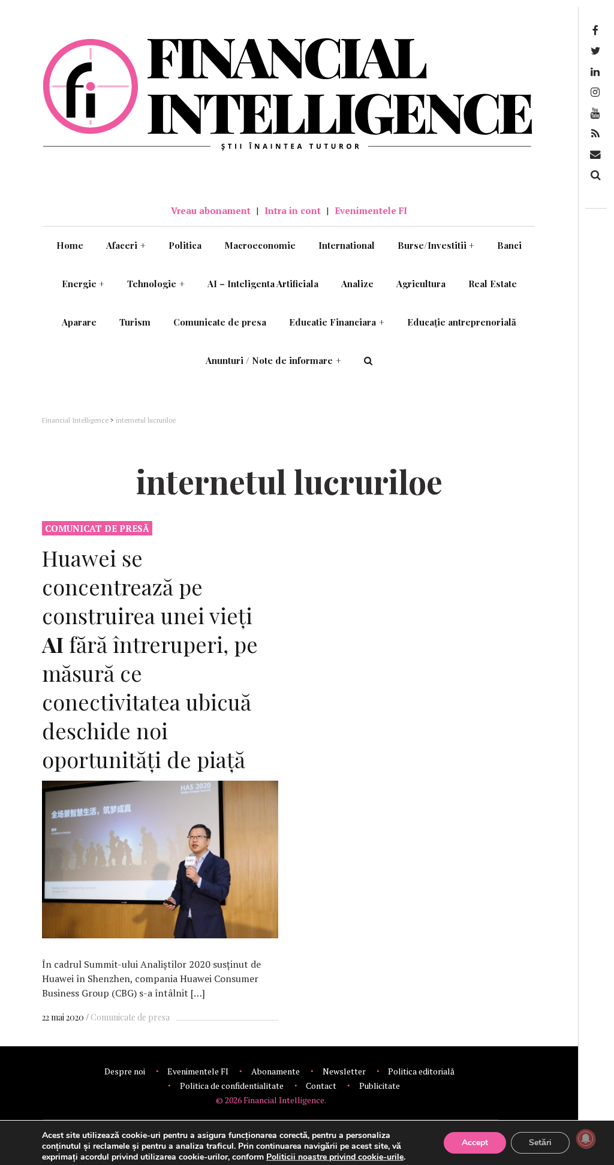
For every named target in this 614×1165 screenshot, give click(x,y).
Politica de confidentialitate (232, 1085)
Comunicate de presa (219, 322)
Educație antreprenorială (461, 322)
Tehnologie (156, 284)
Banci (509, 245)
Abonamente (275, 1071)
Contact (321, 1085)
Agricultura (421, 284)
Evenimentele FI (371, 210)
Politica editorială (421, 1071)
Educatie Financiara (336, 322)
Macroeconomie (260, 245)
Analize (357, 284)
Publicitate (379, 1085)
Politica (184, 245)
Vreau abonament (211, 210)
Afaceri (126, 245)
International (346, 245)
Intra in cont (292, 210)
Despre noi (124, 1071)
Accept (475, 1142)
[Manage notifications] (585, 1138)
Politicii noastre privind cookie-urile (335, 1157)
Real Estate (492, 284)
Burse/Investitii (436, 245)
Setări (540, 1142)
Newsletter (344, 1071)
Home (69, 245)
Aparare (79, 322)
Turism (135, 322)
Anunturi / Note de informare (273, 360)
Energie (83, 284)
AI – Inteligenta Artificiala (262, 284)
